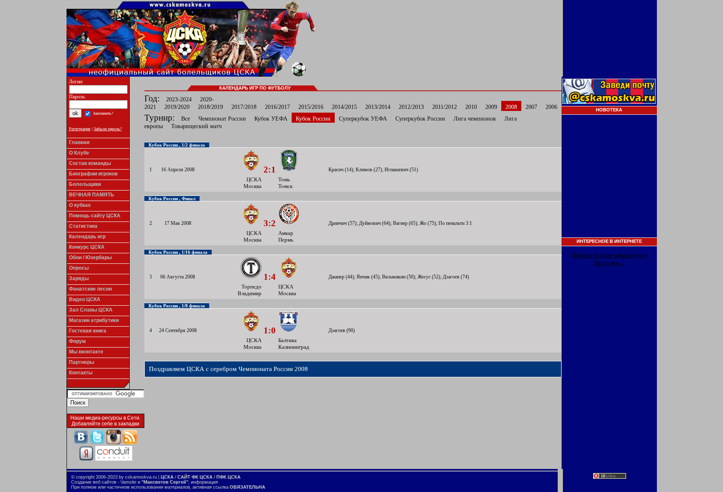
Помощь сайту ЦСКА (94, 216)
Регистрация (79, 128)
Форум (77, 341)
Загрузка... (609, 262)
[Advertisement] (609, 178)
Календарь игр (87, 237)
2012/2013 (411, 107)
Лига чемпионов (475, 119)
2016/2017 (277, 107)
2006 (551, 107)
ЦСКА (167, 476)
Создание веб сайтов (93, 481)
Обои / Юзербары (90, 257)
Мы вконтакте (86, 352)
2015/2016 (310, 107)
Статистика (83, 226)
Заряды (79, 278)
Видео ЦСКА (84, 299)
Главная (79, 142)
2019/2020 (177, 107)
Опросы (79, 268)
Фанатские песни (90, 289)
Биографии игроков (93, 174)
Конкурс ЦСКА (87, 247)
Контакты (80, 373)
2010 (471, 107)
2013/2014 (377, 107)
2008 (511, 107)
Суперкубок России (420, 119)
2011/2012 (444, 107)
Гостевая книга (87, 331)
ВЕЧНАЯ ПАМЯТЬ (91, 195)
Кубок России (313, 119)
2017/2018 (243, 107)
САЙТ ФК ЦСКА (195, 476)
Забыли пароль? (108, 128)
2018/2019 (210, 107)
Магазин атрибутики (94, 320)
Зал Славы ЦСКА (91, 310)
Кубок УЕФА (270, 119)
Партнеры (81, 362)
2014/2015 (344, 107)
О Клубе (79, 153)
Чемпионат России (222, 119)
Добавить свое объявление (609, 255)
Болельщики (85, 184)
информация (204, 481)
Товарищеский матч (196, 126)
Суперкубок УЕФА (363, 119)
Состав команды (90, 163)
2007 (531, 107)
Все (185, 119)
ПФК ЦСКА (228, 476)
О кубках (80, 205)
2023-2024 (179, 99)
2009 (491, 107)
